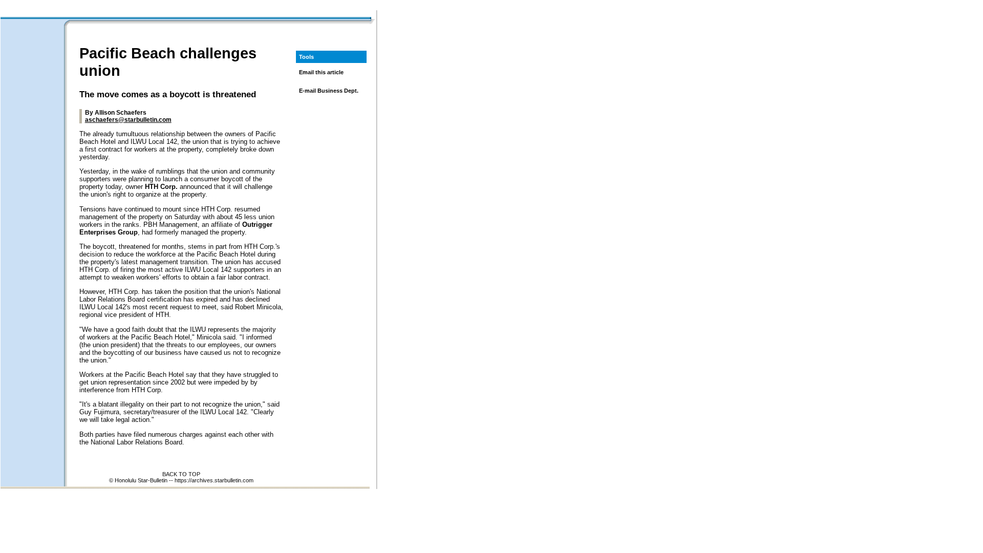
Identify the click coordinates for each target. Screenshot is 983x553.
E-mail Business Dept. (328, 91)
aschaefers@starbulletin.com (128, 119)
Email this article (321, 72)
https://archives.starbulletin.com (214, 480)
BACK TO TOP (181, 474)
